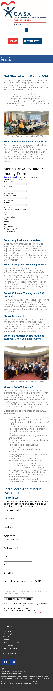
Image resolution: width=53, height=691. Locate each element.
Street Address (11, 540)
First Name (10, 519)
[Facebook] (5, 662)
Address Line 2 (11, 548)
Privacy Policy (7, 634)
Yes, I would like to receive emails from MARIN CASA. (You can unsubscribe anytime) (26, 592)
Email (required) (12, 510)
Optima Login (6, 60)
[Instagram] (13, 662)
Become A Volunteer (10, 643)
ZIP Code (8, 573)
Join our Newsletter (10, 648)
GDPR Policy (7, 637)
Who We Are (7, 631)
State (6, 565)
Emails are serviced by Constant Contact (25, 613)
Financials (6, 640)
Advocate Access (7, 58)
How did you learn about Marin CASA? (22, 581)
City (5, 556)
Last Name (9, 527)
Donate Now (7, 645)
